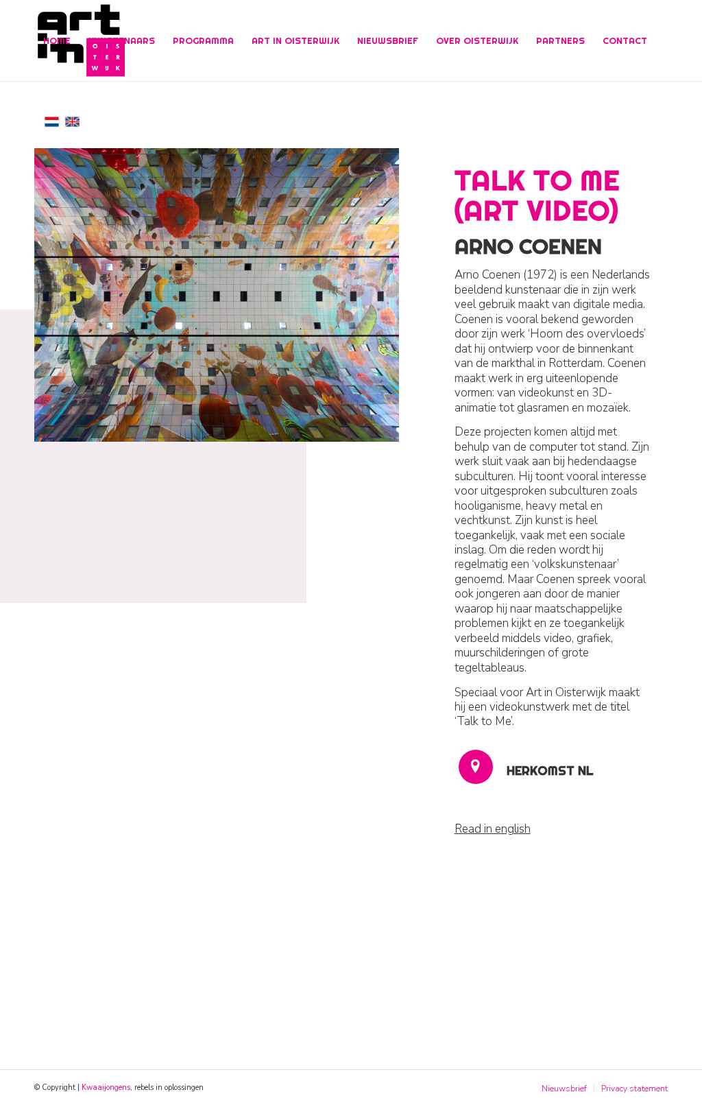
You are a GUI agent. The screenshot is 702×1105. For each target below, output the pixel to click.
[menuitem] (57, 40)
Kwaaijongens (106, 1087)
